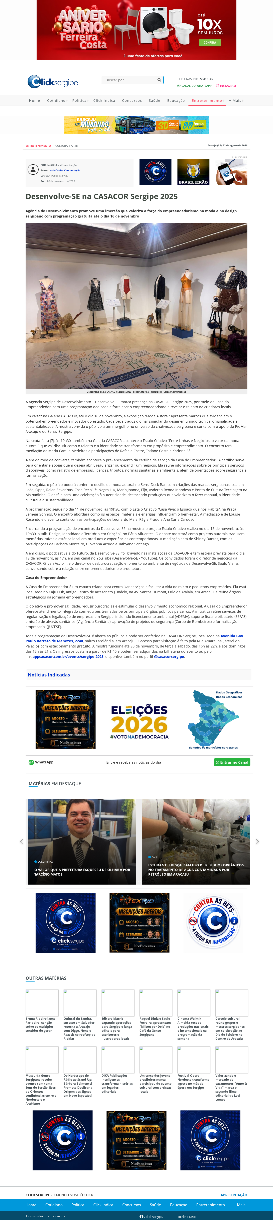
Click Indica (104, 100)
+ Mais (235, 100)
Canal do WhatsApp (196, 86)
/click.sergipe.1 (154, 1217)
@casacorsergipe (169, 656)
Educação (176, 100)
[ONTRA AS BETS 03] (66, 922)
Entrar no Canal (233, 762)
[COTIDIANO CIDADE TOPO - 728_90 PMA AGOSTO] (136, 125)
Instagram (227, 86)
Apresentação (234, 1195)
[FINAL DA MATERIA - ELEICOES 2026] (139, 719)
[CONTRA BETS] (63, 1140)
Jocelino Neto (186, 1217)
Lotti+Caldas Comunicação (64, 170)
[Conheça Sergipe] (213, 719)
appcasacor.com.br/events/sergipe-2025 (68, 656)
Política (79, 100)
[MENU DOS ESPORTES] (193, 171)
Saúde (154, 100)
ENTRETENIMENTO (39, 146)
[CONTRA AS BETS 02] (213, 922)
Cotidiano (56, 100)
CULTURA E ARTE (66, 146)
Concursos (132, 100)
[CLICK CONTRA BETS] (155, 171)
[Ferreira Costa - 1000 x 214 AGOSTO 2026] (136, 30)
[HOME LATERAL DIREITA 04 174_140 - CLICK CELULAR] (231, 171)
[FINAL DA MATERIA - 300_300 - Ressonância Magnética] (66, 719)
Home (34, 100)
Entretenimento (207, 100)
